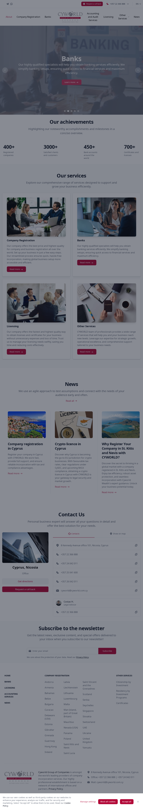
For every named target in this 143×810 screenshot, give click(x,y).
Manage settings (88, 801)
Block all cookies (107, 801)
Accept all (126, 801)
